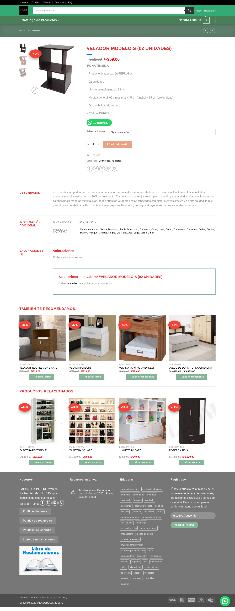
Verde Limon (147, 232)
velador (124, 578)
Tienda (35, 2)
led (122, 522)
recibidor (142, 556)
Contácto (59, 2)
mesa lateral (127, 534)
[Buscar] (189, 10)
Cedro (169, 229)
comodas (151, 494)
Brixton (83, 232)
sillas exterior (151, 567)
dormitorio (126, 500)
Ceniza (210, 229)
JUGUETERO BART (130, 450)
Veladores (36, 30)
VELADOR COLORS (80, 367)
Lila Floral (121, 232)
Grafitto (103, 232)
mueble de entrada (130, 539)
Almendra (93, 229)
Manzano (113, 229)
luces (130, 522)
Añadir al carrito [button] (43, 377)
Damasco (145, 229)
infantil (160, 511)
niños (150, 550)
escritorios (126, 506)
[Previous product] (212, 30)
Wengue (93, 232)
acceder (72, 283)
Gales (202, 229)
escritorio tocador (143, 506)
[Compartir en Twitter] (96, 169)
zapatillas (149, 578)
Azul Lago (133, 232)
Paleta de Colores (96, 131)
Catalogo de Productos (39, 20)
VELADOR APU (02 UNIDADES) (136, 367)
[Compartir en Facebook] (90, 169)
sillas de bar (136, 567)
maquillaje (141, 522)
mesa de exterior (148, 528)
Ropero (124, 561)
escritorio (149, 500)
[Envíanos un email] (55, 503)
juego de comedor (130, 517)
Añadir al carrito (117, 144)
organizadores (128, 556)
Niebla (103, 229)
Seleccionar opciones (143, 377)
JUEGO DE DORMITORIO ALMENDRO (190, 367)
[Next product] (205, 30)
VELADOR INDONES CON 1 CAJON (39, 367)
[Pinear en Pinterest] (108, 169)
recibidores (155, 556)
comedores (138, 494)
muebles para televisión (133, 550)
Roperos (135, 561)
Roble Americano (129, 229)
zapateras (136, 578)
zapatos (125, 584)
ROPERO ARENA (178, 450)
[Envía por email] (102, 169)
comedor (125, 494)
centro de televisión (152, 489)
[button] (205, 10)
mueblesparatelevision (132, 545)
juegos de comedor (151, 517)
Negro (111, 232)
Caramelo (192, 229)
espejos (159, 506)
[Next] (76, 69)
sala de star (156, 561)
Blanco (83, 229)
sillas (123, 567)
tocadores (149, 573)
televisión (126, 573)
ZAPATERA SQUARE (80, 450)
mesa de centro (129, 528)
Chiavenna (179, 229)
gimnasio (136, 511)
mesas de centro (145, 534)
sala (145, 561)
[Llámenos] (61, 503)
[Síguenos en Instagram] (49, 503)
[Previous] (36, 69)
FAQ (70, 2)
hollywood (149, 511)
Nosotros (23, 2)
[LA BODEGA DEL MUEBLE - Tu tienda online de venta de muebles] (23, 10)
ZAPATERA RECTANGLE (33, 450)
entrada (138, 500)
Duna (154, 229)
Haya (161, 229)
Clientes (47, 2)
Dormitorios (24, 30)
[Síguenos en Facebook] (42, 503)
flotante (125, 511)
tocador (137, 573)
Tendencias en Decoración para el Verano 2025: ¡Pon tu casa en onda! (96, 493)
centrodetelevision (130, 489)
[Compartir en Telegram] (114, 169)
